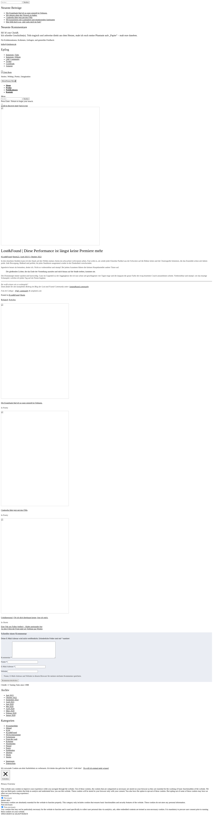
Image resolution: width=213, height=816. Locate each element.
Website (4, 671)
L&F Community (12, 59)
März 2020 (10, 711)
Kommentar (6, 657)
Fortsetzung (10, 737)
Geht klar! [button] (78, 768)
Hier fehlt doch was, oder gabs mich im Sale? (23, 22)
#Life (8, 730)
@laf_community (21, 291)
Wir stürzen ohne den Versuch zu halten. (21, 15)
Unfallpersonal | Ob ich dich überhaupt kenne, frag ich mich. (24, 618)
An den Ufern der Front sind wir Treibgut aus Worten (22, 629)
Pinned (8, 746)
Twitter (8, 61)
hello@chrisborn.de (8, 44)
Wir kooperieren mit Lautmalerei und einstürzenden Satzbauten (30, 20)
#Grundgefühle (12, 726)
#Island (9, 728)
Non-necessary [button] (7, 805)
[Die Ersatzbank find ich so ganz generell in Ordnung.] (35, 398)
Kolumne (9, 741)
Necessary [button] (5, 795)
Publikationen (12, 90)
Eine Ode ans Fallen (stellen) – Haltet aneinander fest (21, 627)
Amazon (9, 66)
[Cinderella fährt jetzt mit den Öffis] (35, 505)
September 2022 (12, 700)
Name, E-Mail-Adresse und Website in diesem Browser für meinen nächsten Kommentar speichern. (42, 676)
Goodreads (10, 64)
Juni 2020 (10, 704)
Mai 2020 (9, 706)
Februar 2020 (11, 713)
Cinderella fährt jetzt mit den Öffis (19, 17)
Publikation (10, 750)
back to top (23, 106)
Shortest (9, 752)
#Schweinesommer (13, 735)
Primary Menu (8, 81)
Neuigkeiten (10, 744)
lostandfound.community (79, 287)
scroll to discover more (10, 106)
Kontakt (9, 92)
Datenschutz (11, 763)
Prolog (8, 88)
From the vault (11, 739)
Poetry (8, 748)
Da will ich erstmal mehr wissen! (96, 768)
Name (4, 662)
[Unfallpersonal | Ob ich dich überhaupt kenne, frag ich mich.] (35, 613)
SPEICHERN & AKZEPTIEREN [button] (14, 814)
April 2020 (10, 709)
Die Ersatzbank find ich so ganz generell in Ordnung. (26, 13)
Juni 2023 (10, 695)
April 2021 (10, 702)
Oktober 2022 (11, 697)
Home (8, 85)
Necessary (8, 798)
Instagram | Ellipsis (13, 57)
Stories (8, 757)
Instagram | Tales (12, 55)
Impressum (10, 761)
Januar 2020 (10, 715)
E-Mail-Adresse (8, 666)
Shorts (14, 257)
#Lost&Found (6, 257)
